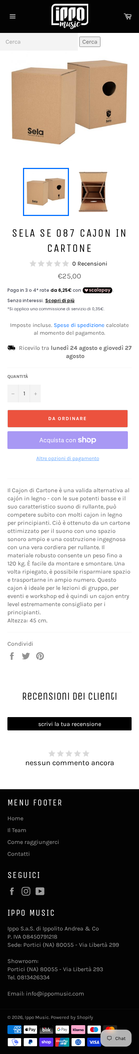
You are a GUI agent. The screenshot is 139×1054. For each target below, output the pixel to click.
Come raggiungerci (33, 841)
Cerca (89, 41)
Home (15, 818)
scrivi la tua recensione (69, 723)
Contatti (18, 853)
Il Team (16, 830)
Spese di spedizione (79, 325)
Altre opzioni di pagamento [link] (67, 458)
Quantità (17, 376)
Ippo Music (37, 1017)
